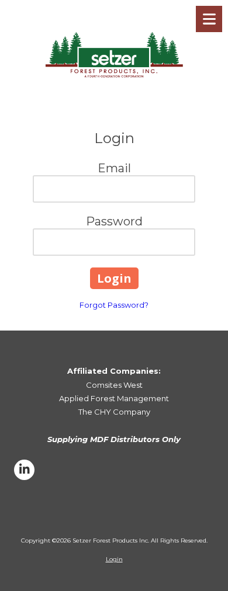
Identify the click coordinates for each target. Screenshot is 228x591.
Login (114, 559)
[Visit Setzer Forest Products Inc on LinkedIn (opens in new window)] (24, 470)
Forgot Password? (114, 305)
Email (114, 168)
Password (114, 221)
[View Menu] (209, 19)
